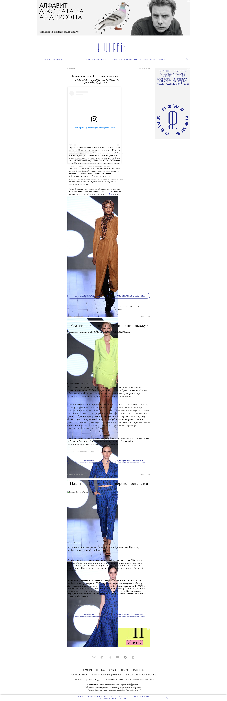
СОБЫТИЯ (79, 316)
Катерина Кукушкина (86, 452)
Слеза (120, 310)
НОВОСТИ (71, 69)
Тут (110, 194)
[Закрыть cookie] (166, 697)
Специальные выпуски (53, 59)
